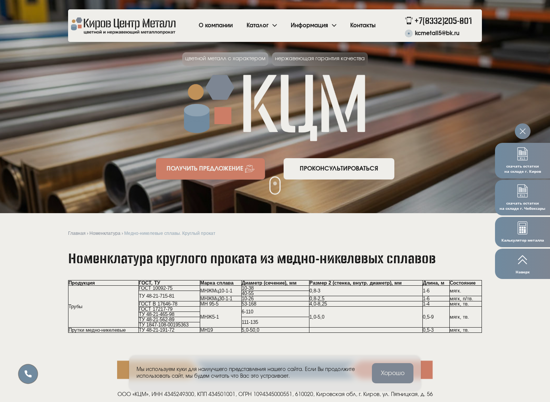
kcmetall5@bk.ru (437, 33)
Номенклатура (104, 233)
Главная (77, 233)
